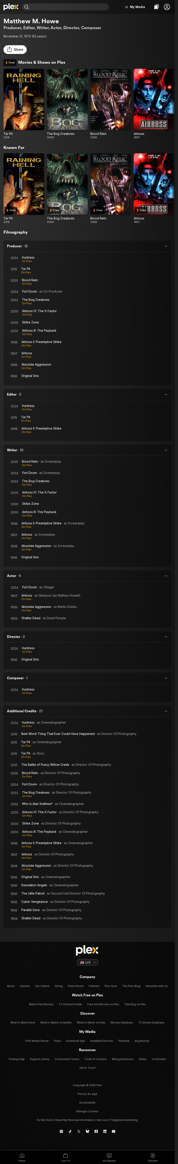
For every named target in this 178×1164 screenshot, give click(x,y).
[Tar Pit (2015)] (23, 104)
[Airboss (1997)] (154, 104)
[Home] (11, 7)
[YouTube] (113, 1131)
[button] (167, 7)
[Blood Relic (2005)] (110, 104)
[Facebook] (96, 1131)
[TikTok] (70, 1131)
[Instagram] (61, 1131)
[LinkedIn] (105, 1131)
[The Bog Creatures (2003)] (67, 104)
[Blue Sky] (87, 1131)
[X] (78, 1131)
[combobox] (69, 6)
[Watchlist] (156, 7)
